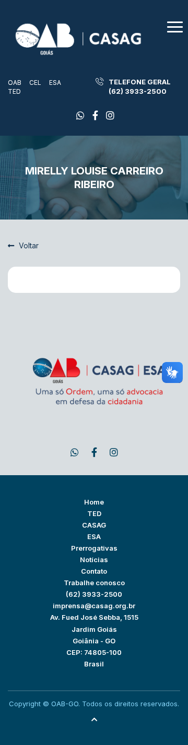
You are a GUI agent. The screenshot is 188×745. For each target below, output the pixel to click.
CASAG (94, 525)
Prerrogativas (94, 548)
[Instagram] (110, 115)
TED (14, 91)
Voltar (28, 245)
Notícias (94, 559)
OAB (14, 82)
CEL (35, 82)
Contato (94, 571)
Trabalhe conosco (94, 582)
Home (94, 502)
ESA (55, 82)
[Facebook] (80, 115)
